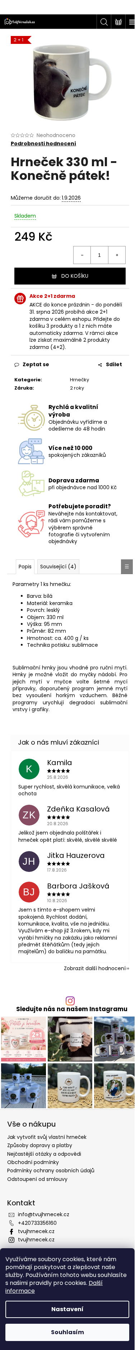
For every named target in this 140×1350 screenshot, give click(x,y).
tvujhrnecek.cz (36, 1231)
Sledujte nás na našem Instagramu (71, 1009)
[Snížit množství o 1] (82, 255)
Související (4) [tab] (58, 566)
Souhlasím (67, 1332)
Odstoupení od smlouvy (37, 1179)
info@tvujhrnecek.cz (43, 1214)
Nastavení (67, 1309)
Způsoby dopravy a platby (39, 1145)
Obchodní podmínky (33, 1162)
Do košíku (74, 275)
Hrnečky (79, 379)
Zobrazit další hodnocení (95, 968)
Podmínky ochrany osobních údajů (50, 1170)
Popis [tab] (25, 566)
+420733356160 (37, 1223)
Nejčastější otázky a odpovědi (44, 1154)
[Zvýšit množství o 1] (116, 255)
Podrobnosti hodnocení (43, 143)
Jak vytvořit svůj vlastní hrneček (47, 1137)
